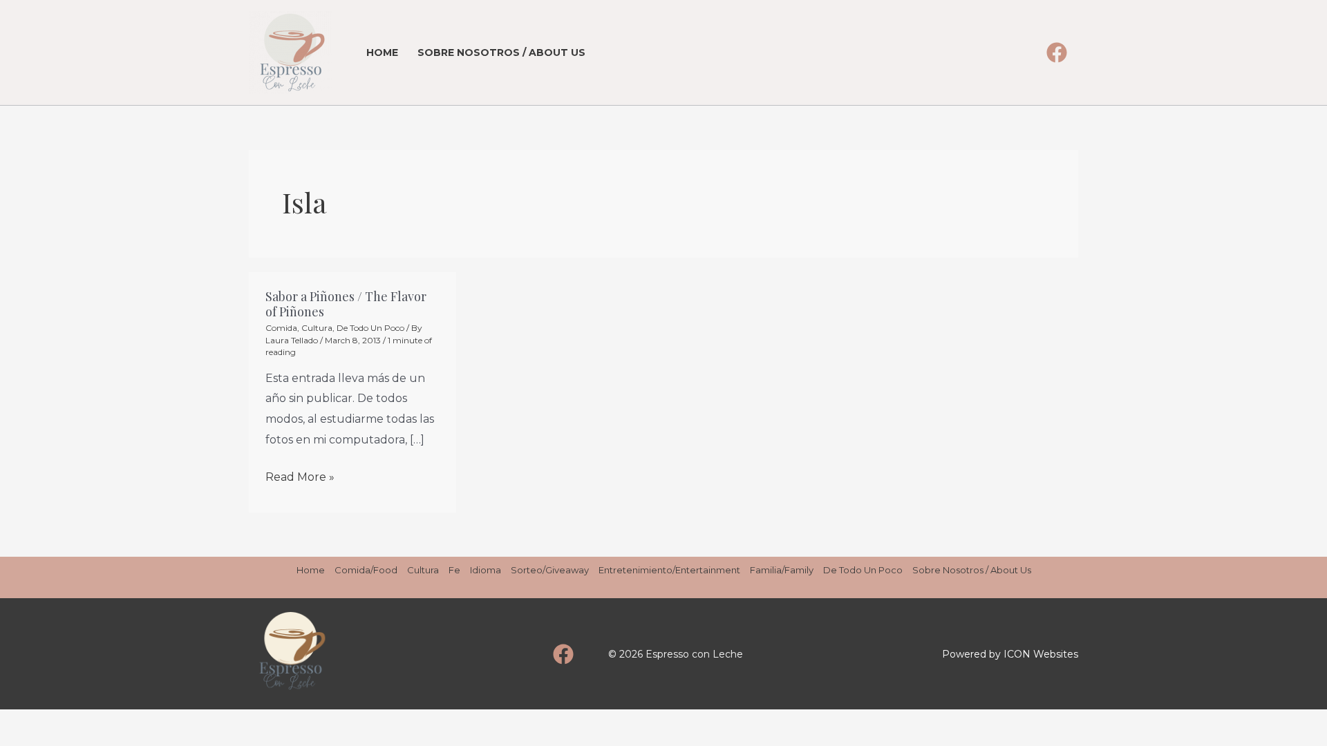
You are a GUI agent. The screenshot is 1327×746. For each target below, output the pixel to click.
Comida (281, 328)
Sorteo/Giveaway (550, 569)
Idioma (485, 569)
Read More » (300, 475)
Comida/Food (366, 569)
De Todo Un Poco (370, 328)
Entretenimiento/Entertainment (669, 569)
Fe (454, 569)
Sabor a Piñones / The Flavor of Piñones (345, 304)
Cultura (316, 328)
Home (382, 52)
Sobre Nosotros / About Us (501, 52)
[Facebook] (1056, 52)
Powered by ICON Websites (1010, 654)
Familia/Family (781, 569)
